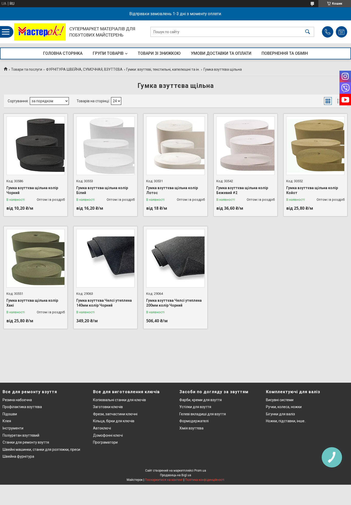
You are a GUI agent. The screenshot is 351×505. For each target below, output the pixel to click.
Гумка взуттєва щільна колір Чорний (32, 190)
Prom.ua (200, 470)
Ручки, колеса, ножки (284, 407)
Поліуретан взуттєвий (21, 435)
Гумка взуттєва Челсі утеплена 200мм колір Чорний (174, 303)
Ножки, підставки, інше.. (286, 421)
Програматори (105, 442)
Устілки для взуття (195, 407)
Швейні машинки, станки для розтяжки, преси (41, 449)
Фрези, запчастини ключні (115, 414)
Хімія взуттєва (191, 428)
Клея (7, 421)
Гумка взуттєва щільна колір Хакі (32, 303)
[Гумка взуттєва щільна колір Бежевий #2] (245, 145)
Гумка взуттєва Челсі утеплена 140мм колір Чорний (104, 303)
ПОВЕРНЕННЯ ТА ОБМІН (285, 53)
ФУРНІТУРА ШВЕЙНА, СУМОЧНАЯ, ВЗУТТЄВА (84, 69)
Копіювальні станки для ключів (119, 400)
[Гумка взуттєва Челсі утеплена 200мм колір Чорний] (175, 258)
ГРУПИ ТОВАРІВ (108, 53)
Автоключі (102, 428)
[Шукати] (307, 32)
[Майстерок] (40, 32)
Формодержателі (194, 421)
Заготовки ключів (108, 407)
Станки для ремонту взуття (26, 442)
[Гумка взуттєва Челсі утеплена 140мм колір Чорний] (105, 258)
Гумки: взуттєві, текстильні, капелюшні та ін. (163, 69)
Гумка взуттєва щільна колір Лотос (172, 190)
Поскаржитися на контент (164, 480)
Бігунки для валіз (280, 414)
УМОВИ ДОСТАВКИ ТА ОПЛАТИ (221, 53)
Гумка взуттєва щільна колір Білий (102, 190)
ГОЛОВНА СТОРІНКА (62, 53)
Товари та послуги (26, 69)
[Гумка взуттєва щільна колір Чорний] (35, 145)
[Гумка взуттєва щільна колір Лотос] (175, 145)
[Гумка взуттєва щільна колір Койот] (315, 145)
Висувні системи (279, 400)
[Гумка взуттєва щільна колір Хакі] (35, 258)
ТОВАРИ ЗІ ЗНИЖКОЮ (159, 53)
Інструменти (13, 428)
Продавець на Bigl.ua (175, 475)
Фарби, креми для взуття (200, 400)
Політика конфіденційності (204, 480)
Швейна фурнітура (18, 456)
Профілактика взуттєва (22, 407)
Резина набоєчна (17, 400)
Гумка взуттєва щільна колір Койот (312, 190)
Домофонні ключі (108, 435)
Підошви (10, 414)
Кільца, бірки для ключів (113, 421)
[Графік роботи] (341, 32)
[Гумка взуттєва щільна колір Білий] (105, 145)
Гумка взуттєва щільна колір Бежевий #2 (242, 190)
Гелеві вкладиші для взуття (202, 414)
